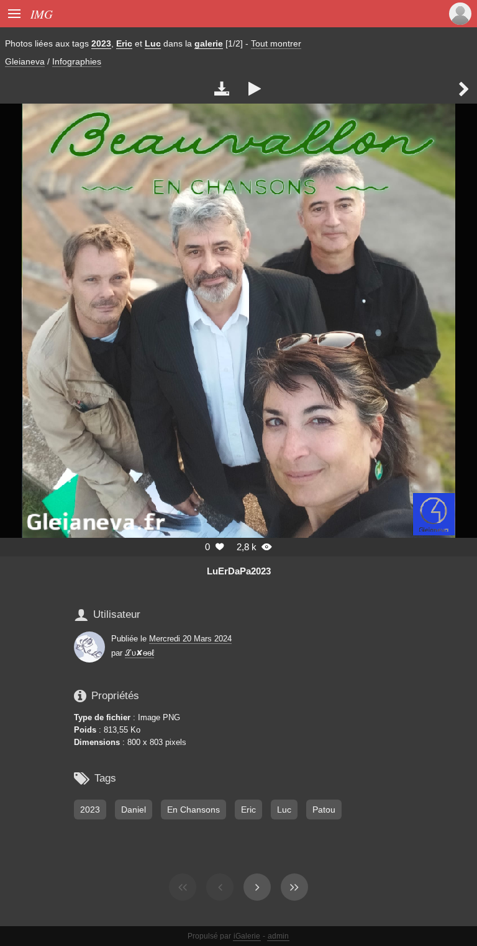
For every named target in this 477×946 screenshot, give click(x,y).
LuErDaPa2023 (239, 571)
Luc (153, 43)
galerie (208, 43)
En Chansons (193, 809)
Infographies (76, 61)
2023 (101, 43)
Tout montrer (276, 43)
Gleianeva (25, 61)
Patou (323, 809)
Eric (124, 43)
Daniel (133, 809)
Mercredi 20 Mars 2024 (190, 638)
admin (278, 936)
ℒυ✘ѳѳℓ (139, 653)
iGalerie (247, 936)
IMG (41, 14)
